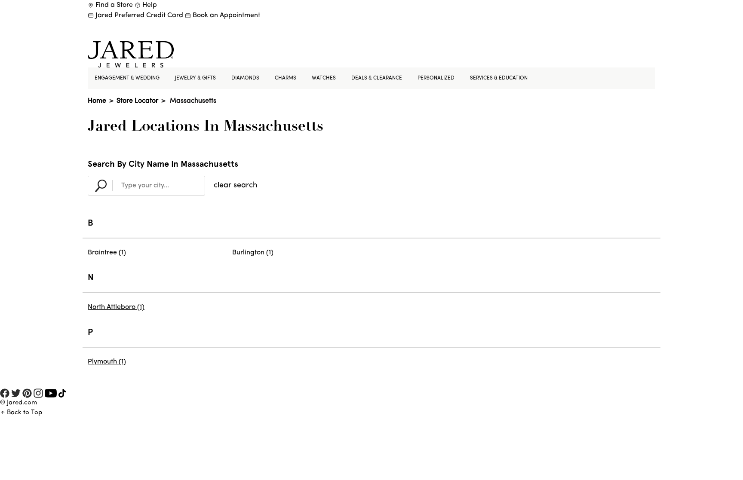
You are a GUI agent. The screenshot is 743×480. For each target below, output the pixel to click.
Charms (285, 78)
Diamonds (245, 78)
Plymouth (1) (107, 361)
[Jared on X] (16, 393)
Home (97, 101)
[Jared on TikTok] (62, 394)
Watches (324, 78)
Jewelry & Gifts (195, 78)
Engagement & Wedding (127, 78)
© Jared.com (18, 403)
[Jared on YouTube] (51, 394)
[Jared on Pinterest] (27, 393)
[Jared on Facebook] (4, 393)
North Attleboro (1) (116, 307)
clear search (235, 186)
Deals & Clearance (376, 78)
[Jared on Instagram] (38, 393)
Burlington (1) (252, 252)
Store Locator (137, 101)
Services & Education (499, 78)
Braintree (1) (107, 252)
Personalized (436, 78)
